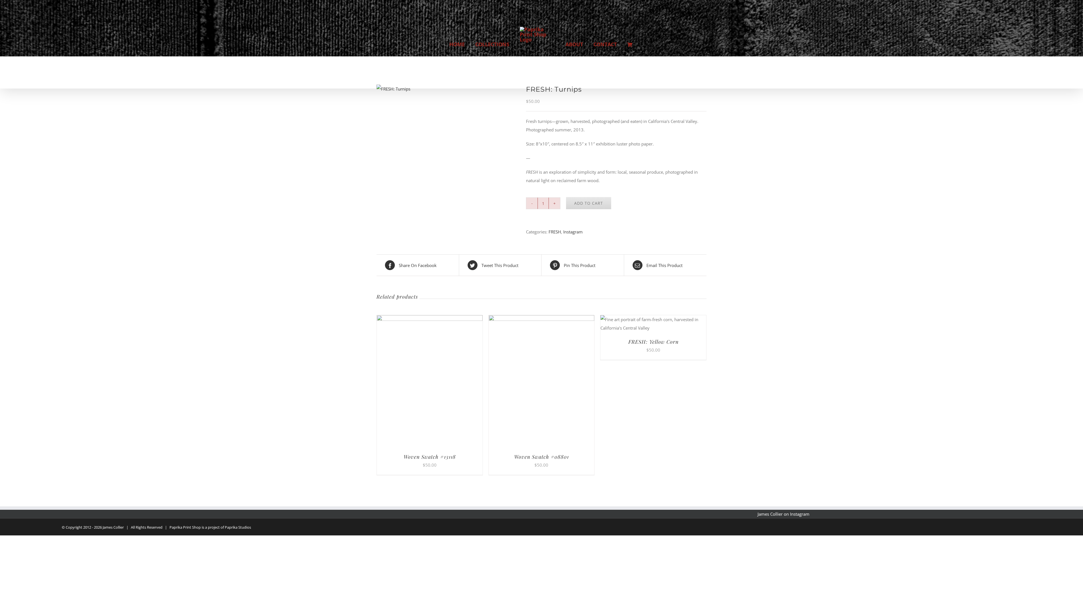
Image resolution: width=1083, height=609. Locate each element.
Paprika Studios (238, 527)
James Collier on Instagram (783, 514)
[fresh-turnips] (447, 89)
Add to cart (588, 203)
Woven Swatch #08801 (541, 456)
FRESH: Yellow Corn (653, 341)
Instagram (573, 232)
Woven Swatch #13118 (430, 456)
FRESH (555, 232)
